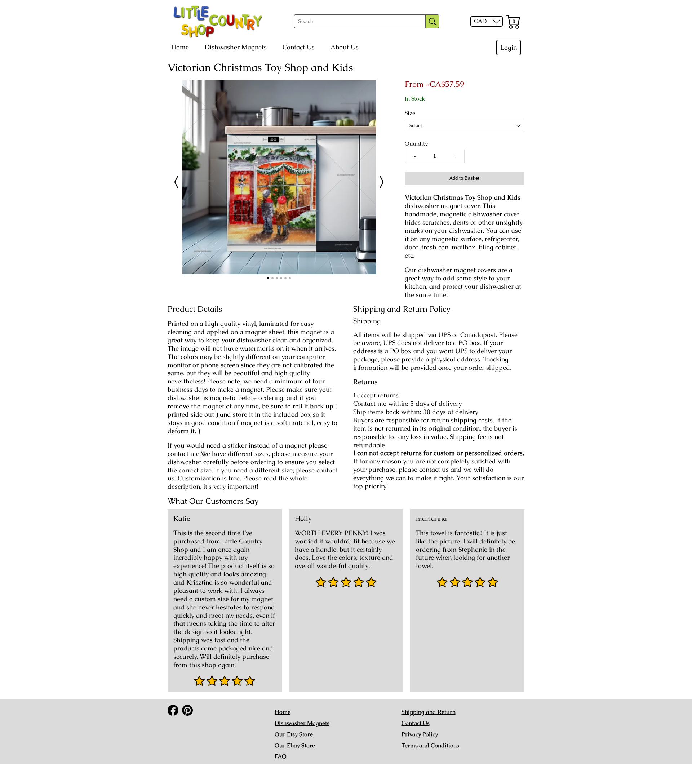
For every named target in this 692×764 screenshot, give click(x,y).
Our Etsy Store (294, 734)
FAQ (281, 756)
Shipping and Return (429, 712)
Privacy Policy (420, 734)
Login (508, 48)
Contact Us (299, 47)
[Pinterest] (187, 710)
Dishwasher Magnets (236, 47)
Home (180, 47)
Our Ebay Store (295, 745)
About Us (345, 47)
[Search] (432, 21)
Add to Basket (464, 178)
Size (410, 113)
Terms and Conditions (430, 745)
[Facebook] (173, 710)
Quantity (416, 144)
